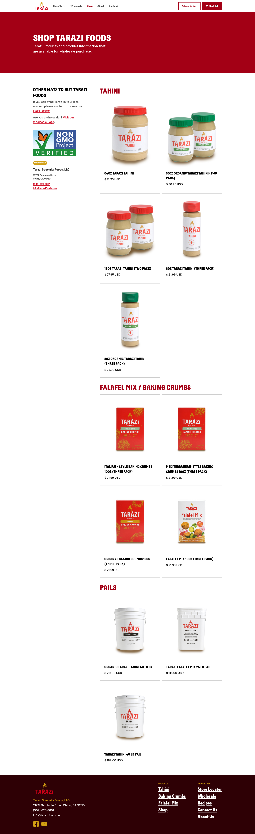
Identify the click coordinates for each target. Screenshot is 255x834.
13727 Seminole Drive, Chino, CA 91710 (59, 805)
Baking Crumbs (172, 796)
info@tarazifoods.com (45, 188)
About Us (206, 817)
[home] (42, 6)
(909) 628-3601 (41, 184)
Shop (162, 810)
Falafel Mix (168, 803)
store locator (41, 110)
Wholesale (207, 796)
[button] (59, 6)
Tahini (163, 789)
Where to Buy (189, 6)
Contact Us (207, 810)
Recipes (205, 803)
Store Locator (210, 789)
